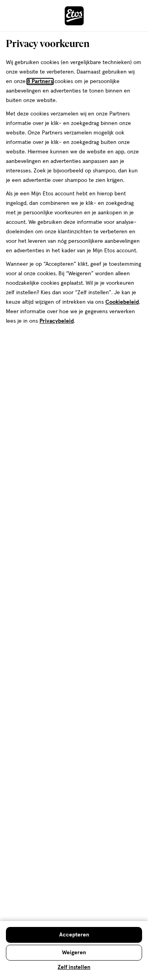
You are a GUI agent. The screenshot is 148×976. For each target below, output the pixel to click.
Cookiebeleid (122, 302)
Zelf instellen (74, 967)
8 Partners (40, 81)
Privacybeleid (56, 321)
